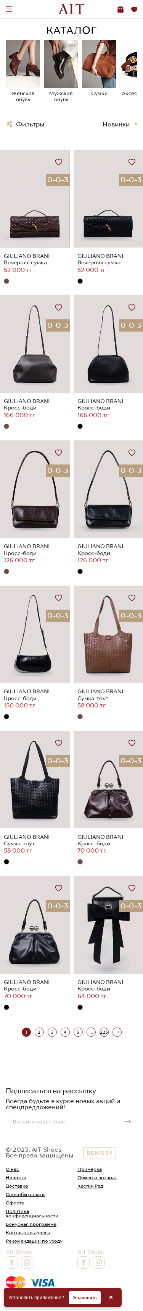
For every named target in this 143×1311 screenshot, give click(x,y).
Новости (16, 1177)
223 (104, 1032)
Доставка (17, 1186)
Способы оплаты (25, 1194)
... (91, 1032)
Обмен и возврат (97, 1177)
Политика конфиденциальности (32, 1213)
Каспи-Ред (90, 1186)
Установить (85, 1297)
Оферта (15, 1203)
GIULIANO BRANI (27, 255)
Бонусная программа (31, 1224)
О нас (12, 1169)
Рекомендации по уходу (34, 1241)
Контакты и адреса (28, 1232)
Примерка (89, 1169)
